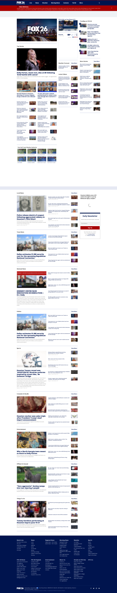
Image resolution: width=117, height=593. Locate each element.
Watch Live (20, 540)
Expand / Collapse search (99, 3)
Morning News (64, 540)
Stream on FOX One (80, 560)
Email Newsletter (63, 569)
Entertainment (21, 429)
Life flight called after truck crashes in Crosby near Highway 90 (93, 47)
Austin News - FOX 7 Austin (51, 543)
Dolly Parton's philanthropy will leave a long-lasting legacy (86, 108)
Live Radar (76, 542)
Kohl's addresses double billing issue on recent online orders (58, 404)
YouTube (19, 548)
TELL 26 (18, 543)
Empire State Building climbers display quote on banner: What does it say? (58, 492)
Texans (89, 543)
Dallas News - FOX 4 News (51, 542)
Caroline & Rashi (34, 561)
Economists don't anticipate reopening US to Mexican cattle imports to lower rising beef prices (59, 410)
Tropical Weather (77, 546)
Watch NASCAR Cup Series (80, 567)
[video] (74, 67)
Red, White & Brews (35, 563)
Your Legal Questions (64, 554)
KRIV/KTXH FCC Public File (65, 577)
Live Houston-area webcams (78, 544)
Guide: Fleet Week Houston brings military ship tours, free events (58, 527)
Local (32, 542)
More (81, 3)
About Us (62, 560)
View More (74, 63)
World (32, 547)
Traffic (75, 549)
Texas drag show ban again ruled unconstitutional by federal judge (21, 132)
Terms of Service (91, 235)
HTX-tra (90, 560)
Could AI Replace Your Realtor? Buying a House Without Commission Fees (63, 84)
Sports (19, 348)
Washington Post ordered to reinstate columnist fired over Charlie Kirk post (86, 102)
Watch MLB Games (78, 566)
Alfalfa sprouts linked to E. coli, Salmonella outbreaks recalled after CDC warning (57, 416)
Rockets (90, 545)
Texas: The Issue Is (21, 572)
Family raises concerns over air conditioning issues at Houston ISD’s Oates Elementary (42, 103)
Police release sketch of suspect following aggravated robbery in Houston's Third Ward (43, 110)
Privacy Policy (91, 234)
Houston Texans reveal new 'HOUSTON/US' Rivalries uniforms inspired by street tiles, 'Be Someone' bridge (43, 139)
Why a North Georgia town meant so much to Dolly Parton (85, 65)
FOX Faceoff (33, 566)
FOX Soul (19, 550)
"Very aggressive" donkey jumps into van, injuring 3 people (31, 487)
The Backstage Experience (51, 566)
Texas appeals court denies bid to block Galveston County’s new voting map (43, 117)
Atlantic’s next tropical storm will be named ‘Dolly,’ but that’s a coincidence (86, 71)
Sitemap (33, 555)
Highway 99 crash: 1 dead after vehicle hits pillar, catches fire (93, 41)
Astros (89, 542)
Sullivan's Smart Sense (36, 553)
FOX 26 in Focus (34, 565)
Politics (19, 311)
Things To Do (21, 498)
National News (21, 269)
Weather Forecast (63, 63)
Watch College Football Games (79, 564)
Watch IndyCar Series (78, 569)
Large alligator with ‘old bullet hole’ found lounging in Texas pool (57, 480)
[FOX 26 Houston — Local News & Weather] (21, 3)
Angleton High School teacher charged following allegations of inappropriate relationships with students (43, 124)
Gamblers (90, 551)
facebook (91, 588)
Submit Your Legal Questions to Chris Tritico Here (65, 551)
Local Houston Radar (21, 154)
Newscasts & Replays (21, 545)
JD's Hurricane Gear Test (79, 548)
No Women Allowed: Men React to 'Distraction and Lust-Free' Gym (63, 90)
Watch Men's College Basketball (78, 571)
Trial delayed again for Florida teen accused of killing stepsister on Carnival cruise (86, 96)
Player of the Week (92, 555)
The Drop (47, 561)
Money (32, 550)
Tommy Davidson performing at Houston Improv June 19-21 (30, 522)
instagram (96, 588)
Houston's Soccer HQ (35, 574)
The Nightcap (20, 563)
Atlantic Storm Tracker (41, 162)
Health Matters (63, 547)
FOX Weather (77, 554)
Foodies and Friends (35, 570)
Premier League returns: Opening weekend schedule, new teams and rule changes (57, 379)
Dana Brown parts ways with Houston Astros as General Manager (58, 365)
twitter (94, 588)
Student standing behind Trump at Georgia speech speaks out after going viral (59, 486)
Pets (61, 548)
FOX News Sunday (35, 551)
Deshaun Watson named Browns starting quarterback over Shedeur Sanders (57, 353)
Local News (20, 193)
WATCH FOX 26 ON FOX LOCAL (65, 565)
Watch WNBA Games (78, 576)
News (32, 540)
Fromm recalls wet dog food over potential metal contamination (58, 422)
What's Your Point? (21, 568)
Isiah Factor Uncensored (22, 561)
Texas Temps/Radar (41, 154)
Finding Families (63, 545)
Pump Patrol (76, 553)
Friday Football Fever (92, 553)
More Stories (84, 61)
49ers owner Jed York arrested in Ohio (56, 358)
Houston (60, 34)
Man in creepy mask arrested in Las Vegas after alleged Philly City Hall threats (86, 84)
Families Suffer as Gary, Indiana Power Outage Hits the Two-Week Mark (64, 96)
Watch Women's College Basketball (79, 574)
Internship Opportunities (65, 572)
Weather (76, 540)
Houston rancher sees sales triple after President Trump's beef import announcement (22, 103)
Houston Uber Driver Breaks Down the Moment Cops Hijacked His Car (63, 102)
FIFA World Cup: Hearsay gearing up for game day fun (59, 503)
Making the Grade (63, 542)
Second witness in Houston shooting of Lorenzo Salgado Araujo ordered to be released (26, 95)
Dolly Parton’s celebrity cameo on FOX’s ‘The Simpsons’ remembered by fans (85, 78)
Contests (47, 570)
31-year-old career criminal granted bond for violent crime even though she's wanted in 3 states (47, 96)
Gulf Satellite (19, 162)
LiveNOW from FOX (21, 547)
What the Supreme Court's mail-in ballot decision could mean (58, 340)
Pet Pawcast (34, 571)
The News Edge (20, 565)
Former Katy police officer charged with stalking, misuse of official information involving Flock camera (22, 124)
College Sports (91, 547)
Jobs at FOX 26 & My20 (65, 571)
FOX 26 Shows (21, 560)
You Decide (33, 548)
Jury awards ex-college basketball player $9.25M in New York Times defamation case (59, 372)
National (33, 545)
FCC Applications (63, 580)
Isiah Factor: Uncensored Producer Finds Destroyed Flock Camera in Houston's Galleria (64, 78)
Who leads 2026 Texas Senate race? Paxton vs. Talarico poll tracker (43, 131)
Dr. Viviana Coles (63, 543)
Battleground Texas (21, 577)
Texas (32, 543)
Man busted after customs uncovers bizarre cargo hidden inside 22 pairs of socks (59, 474)
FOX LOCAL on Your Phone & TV (66, 19)
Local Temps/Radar (31, 154)
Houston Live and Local (22, 576)
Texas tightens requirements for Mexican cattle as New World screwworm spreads (22, 138)
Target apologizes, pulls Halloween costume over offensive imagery (59, 398)
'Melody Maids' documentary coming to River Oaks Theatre (59, 521)
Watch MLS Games (78, 578)
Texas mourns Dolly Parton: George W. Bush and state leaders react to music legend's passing (58, 242)
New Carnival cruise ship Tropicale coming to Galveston (58, 509)
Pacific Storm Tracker (51, 162)
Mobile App (62, 574)
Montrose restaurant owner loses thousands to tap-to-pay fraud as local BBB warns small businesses (22, 110)
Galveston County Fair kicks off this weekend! (57, 514)
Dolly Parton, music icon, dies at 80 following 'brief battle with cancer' (36, 74)
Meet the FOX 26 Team (65, 563)
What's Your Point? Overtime (21, 570)
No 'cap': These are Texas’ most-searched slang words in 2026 (58, 468)
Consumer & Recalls (23, 394)
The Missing (33, 573)
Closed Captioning (64, 579)
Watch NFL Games (78, 561)
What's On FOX (63, 567)
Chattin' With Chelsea (21, 566)
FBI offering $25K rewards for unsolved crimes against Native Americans (58, 297)
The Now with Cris (49, 563)
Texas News (20, 232)
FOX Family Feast (63, 556)
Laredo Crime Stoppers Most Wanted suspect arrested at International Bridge (57, 236)
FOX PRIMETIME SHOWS (50, 568)
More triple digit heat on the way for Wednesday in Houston (22, 117)
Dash (89, 550)
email (99, 588)
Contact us (62, 561)
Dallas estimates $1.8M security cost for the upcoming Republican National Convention (31, 256)
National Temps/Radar (51, 154)
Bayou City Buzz (20, 574)
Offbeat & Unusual (22, 464)
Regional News (49, 540)
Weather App (77, 551)
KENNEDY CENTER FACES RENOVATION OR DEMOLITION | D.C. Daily (30, 293)
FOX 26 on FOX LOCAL (22, 542)
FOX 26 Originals (36, 560)
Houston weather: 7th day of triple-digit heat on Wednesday (64, 67)
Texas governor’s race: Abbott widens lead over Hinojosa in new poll (58, 254)
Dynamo (90, 548)
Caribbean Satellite (31, 162)
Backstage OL (48, 565)
